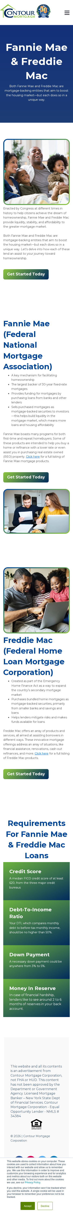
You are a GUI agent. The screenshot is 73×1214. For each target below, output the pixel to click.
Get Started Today (26, 274)
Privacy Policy (32, 1182)
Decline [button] (45, 1206)
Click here (33, 456)
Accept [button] (27, 1206)
